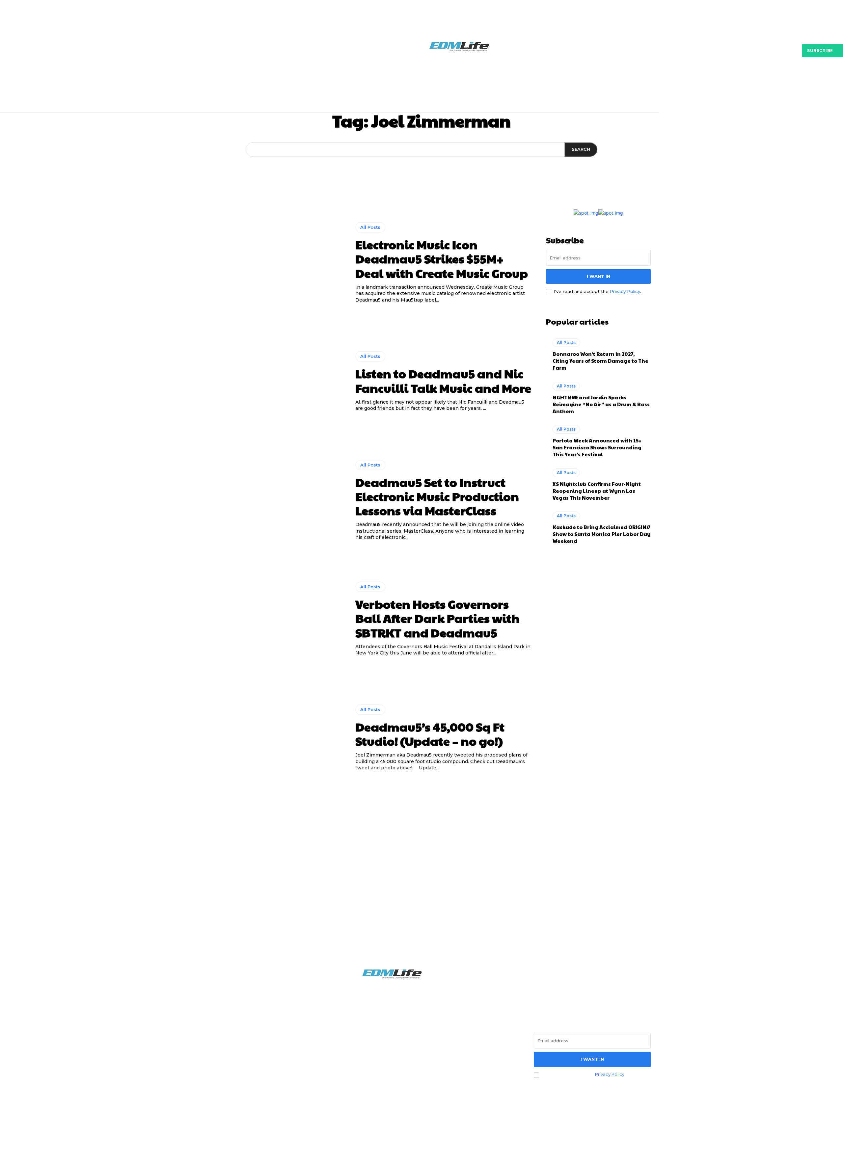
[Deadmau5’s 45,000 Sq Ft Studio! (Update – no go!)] (268, 737)
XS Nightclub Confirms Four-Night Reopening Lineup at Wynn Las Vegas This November (597, 490)
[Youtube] (253, 1075)
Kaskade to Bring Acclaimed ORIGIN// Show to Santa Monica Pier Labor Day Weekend (602, 533)
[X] (235, 1075)
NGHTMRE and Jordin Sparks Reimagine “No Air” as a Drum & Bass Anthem (601, 404)
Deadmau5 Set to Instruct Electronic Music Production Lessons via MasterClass (437, 496)
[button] (632, 79)
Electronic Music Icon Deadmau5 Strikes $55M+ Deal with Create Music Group (441, 258)
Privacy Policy (625, 291)
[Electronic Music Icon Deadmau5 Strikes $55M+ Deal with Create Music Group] (268, 263)
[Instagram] (217, 1075)
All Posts (370, 227)
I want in (598, 276)
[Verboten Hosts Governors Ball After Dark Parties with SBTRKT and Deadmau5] (268, 619)
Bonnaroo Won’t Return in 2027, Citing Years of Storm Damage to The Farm (600, 360)
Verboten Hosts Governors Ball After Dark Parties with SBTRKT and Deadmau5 (437, 618)
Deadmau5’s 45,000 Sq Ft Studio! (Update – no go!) (429, 733)
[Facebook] (199, 1075)
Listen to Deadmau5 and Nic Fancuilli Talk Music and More (443, 380)
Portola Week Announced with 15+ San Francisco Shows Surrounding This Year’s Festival (597, 447)
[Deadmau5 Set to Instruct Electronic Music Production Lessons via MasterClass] (268, 500)
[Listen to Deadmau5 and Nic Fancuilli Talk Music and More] (268, 381)
